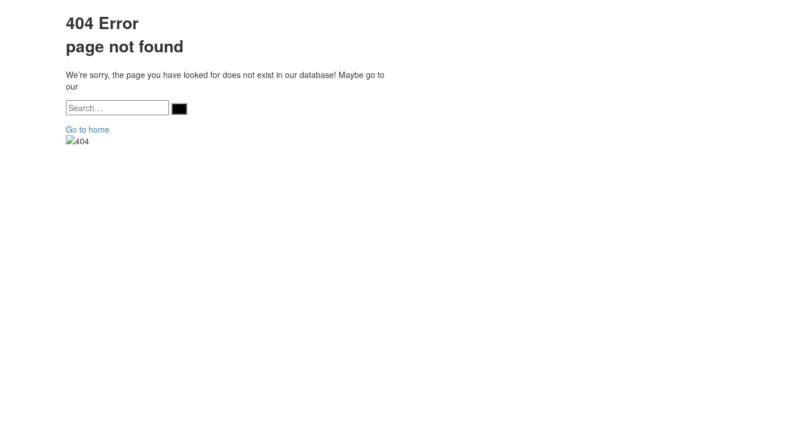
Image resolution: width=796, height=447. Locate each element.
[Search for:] (117, 107)
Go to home (88, 129)
